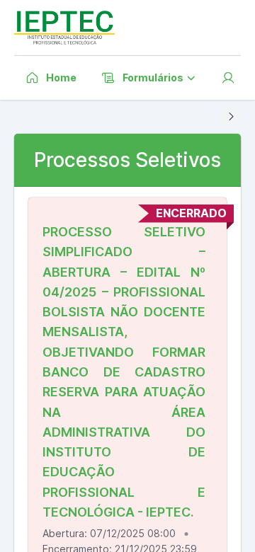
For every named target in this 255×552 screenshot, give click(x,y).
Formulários (153, 77)
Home (61, 77)
